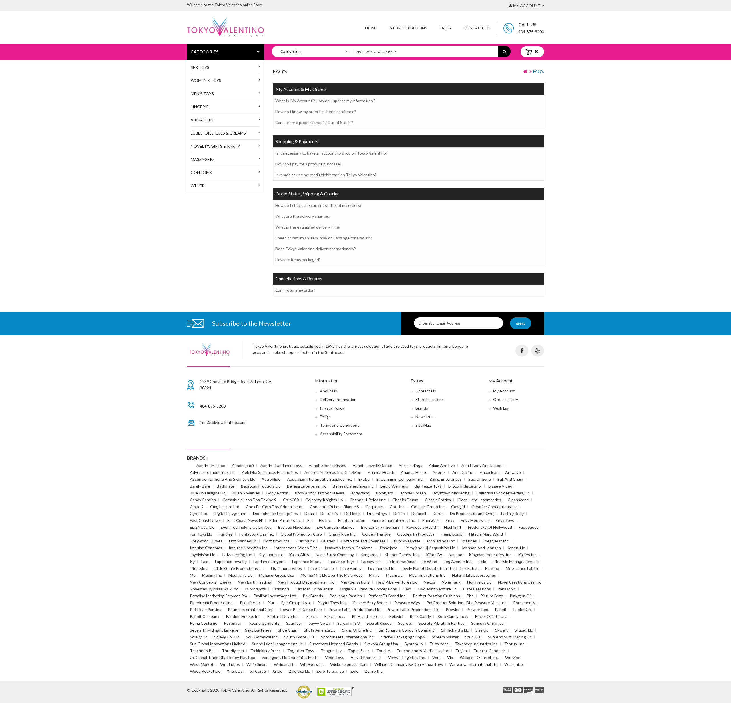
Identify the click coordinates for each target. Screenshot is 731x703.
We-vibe (512, 657)
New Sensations (355, 582)
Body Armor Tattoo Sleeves (319, 492)
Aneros (439, 472)
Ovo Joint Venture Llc (437, 588)
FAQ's (538, 71)
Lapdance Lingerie (269, 561)
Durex (438, 513)
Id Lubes (469, 540)
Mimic (374, 575)
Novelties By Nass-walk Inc (214, 588)
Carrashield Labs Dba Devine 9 (249, 499)
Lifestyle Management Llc (516, 561)
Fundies (226, 534)
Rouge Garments (264, 623)
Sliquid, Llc (524, 630)
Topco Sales (359, 650)
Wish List (501, 408)
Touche (383, 650)
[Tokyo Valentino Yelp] (537, 351)
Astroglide (271, 479)
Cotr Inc (397, 506)
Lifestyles (198, 568)
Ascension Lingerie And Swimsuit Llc (222, 479)
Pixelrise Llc (250, 602)
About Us (328, 390)
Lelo (482, 561)
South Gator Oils (299, 636)
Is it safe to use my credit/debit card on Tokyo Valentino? (326, 174)
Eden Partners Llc (285, 520)
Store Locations (408, 27)
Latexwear (370, 561)
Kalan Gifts (299, 554)
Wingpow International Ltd (473, 664)
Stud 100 (473, 636)
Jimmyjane (388, 547)
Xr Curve (258, 671)
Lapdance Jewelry (231, 561)
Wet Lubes (230, 664)
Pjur (270, 602)
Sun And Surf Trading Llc (510, 636)
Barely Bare (200, 486)
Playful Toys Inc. (331, 602)
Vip (450, 657)
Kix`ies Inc (527, 554)
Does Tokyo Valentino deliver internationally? (315, 248)
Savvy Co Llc (320, 623)
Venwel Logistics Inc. (407, 657)
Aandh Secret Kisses (327, 465)
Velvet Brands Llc (366, 657)
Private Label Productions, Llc (413, 609)
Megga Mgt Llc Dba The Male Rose (332, 575)
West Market (202, 664)
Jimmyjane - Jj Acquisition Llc (429, 547)
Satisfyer (294, 623)
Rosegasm (233, 623)
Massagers (203, 159)
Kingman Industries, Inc (490, 554)
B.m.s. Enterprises (446, 479)
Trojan (461, 650)
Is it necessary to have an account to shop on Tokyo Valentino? (331, 153)
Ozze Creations (477, 588)
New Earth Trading (254, 582)
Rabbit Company (204, 616)
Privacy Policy (332, 408)
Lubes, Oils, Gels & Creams (218, 133)
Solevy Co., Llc (226, 636)
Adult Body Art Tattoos (482, 465)
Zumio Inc (374, 671)
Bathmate (225, 486)
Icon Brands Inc (441, 540)
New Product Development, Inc (306, 582)
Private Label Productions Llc (354, 609)
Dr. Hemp (352, 513)
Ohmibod (280, 588)
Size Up (482, 630)
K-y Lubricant (270, 554)
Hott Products (276, 540)
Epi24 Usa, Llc (202, 527)
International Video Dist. (296, 547)
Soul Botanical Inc (262, 636)
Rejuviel (396, 616)
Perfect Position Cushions (436, 595)
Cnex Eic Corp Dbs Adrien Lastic (274, 506)
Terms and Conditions (339, 425)
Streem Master (445, 636)
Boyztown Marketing (451, 492)
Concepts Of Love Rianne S (334, 506)
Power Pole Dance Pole (301, 609)
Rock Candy (420, 616)
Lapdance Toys (341, 561)
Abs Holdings (410, 465)
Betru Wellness (394, 486)
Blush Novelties (246, 492)
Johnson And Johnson (481, 547)
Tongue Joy (331, 650)
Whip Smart (256, 664)
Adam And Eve (442, 465)
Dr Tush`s (329, 513)
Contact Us (476, 27)
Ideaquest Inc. (496, 540)
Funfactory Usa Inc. (256, 534)
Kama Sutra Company (335, 554)
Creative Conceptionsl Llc (494, 506)
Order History (505, 399)
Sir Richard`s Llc (455, 630)
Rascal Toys (334, 616)
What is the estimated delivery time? (308, 227)
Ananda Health (381, 472)
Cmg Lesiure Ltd (224, 506)
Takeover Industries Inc (476, 643)
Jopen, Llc (516, 547)
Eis (309, 520)
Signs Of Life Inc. (357, 630)
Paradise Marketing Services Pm (218, 595)
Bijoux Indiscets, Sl (465, 486)
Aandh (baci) (243, 465)
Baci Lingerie (479, 479)
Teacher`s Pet (202, 650)
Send (520, 323)
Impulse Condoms (206, 547)
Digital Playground (230, 513)
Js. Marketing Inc (237, 554)
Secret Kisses (379, 623)
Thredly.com (233, 650)
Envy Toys (505, 520)
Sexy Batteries (258, 630)
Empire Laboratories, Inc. (394, 520)
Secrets (405, 623)
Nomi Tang (451, 582)
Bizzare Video (500, 486)
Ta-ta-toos (439, 643)
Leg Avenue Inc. (458, 561)
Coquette (374, 506)
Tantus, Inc (514, 643)
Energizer (430, 520)
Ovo (407, 588)
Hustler (328, 540)
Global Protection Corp (301, 534)
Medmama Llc (240, 575)
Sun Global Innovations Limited (217, 643)
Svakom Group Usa (381, 643)
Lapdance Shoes (306, 561)
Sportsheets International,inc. (348, 636)
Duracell (418, 513)
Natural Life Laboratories (474, 575)
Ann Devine (462, 472)
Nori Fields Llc (479, 582)
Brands (421, 408)
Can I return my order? (295, 290)
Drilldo (399, 513)
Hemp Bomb (452, 534)
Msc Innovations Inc (427, 575)
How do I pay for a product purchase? (308, 163)
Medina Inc (212, 575)
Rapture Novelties (283, 616)
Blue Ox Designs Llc (207, 492)
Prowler (453, 609)
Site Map (423, 425)
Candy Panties (203, 499)
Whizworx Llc (312, 664)
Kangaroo (369, 554)
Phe (470, 595)
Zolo (354, 671)
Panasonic (506, 588)
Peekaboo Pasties (346, 595)
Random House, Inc (243, 616)
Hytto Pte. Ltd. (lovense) (363, 540)
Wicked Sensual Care (349, 664)
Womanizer (514, 664)
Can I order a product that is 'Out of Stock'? (314, 122)
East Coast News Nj (245, 520)
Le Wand (429, 561)
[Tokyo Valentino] (507, 690)
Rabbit (501, 609)
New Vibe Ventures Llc (396, 582)
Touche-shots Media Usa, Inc (423, 650)
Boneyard (384, 492)
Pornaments (524, 602)
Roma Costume (203, 623)
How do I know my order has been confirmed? (315, 111)
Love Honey (351, 568)
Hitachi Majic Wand (486, 534)
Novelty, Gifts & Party (215, 146)
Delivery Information (338, 399)
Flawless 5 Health (421, 527)
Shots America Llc (320, 630)
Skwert (501, 630)
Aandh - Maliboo (210, 465)
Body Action (277, 492)
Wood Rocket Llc (205, 671)
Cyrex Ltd (198, 513)
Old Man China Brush (314, 588)
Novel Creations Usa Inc (519, 582)
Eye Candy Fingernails (380, 527)
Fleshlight (452, 527)
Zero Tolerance (330, 671)
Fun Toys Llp (201, 534)
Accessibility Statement (341, 433)
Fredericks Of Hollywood (490, 527)
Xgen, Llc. (235, 671)
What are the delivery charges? (303, 216)
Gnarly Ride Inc (342, 534)
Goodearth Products (415, 534)
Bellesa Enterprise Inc (306, 486)
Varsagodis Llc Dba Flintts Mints (290, 657)
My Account (504, 390)
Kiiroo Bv (434, 554)
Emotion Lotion (351, 520)
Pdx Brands (313, 595)
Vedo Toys (334, 657)
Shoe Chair (287, 630)
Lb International (401, 561)
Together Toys (300, 650)
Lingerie (200, 106)
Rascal (312, 616)
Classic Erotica (438, 499)
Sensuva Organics (487, 623)
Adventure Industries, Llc (212, 472)
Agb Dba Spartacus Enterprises (270, 472)
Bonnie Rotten (413, 492)
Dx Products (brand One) (472, 513)
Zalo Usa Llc (299, 671)
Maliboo (492, 568)
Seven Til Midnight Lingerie (214, 630)
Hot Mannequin (243, 540)
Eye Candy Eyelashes (335, 527)
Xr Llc (277, 671)
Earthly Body (512, 513)
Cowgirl (458, 506)
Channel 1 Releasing (368, 499)
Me (193, 575)
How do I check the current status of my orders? (318, 205)
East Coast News (205, 520)
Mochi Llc (394, 575)
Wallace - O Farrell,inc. (479, 657)
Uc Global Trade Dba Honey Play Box (222, 657)
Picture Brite (491, 595)
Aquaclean (489, 472)
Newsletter (425, 416)
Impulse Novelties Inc (248, 547)
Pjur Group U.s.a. (296, 602)
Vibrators (202, 119)
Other (197, 185)
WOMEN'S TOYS (206, 80)
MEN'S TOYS (202, 93)
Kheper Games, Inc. (401, 554)
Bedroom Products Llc (260, 486)
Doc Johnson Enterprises (275, 513)
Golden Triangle (376, 534)
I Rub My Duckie (405, 540)
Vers (436, 657)
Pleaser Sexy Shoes (370, 602)
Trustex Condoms (489, 650)
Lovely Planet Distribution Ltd (427, 568)
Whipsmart (284, 664)
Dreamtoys (377, 513)
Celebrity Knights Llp (324, 499)
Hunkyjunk (305, 540)
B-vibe (364, 479)
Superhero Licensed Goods (333, 643)
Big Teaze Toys (428, 486)
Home (371, 27)
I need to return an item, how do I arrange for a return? (323, 237)
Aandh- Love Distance (372, 465)
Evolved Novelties (294, 527)
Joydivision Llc (202, 554)
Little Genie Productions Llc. (239, 568)
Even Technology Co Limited (246, 527)
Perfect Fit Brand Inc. (387, 595)
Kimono (455, 554)
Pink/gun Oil (520, 595)
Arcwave (513, 472)
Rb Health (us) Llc (367, 616)
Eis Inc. (325, 520)
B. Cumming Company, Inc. (399, 479)
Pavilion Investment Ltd (275, 595)
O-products (255, 588)
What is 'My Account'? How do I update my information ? (325, 100)
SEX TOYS (200, 67)
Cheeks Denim (405, 499)
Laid (204, 561)
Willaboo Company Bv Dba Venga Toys (408, 664)
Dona (309, 513)
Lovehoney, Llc (381, 568)
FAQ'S (445, 27)
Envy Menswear (475, 520)
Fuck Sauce (529, 527)
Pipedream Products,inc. (211, 602)
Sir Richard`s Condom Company (407, 630)
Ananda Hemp (413, 472)
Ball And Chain (510, 479)
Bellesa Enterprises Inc (353, 486)
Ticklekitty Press (265, 650)
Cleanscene (518, 499)
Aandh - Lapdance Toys (281, 465)
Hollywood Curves (206, 540)
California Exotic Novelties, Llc (503, 492)
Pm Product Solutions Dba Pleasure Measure (467, 602)
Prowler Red (477, 609)
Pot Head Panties (205, 609)
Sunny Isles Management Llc (277, 643)
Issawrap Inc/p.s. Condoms (349, 547)
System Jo (414, 643)
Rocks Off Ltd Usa (491, 616)
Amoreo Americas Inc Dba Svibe (332, 472)
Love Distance (321, 568)
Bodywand (360, 492)
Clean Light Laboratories (479, 499)
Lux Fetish (469, 568)
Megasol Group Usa (276, 575)
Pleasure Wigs (407, 602)
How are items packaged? (298, 259)
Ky (192, 561)
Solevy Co (199, 636)
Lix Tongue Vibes (286, 568)
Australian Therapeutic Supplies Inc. (319, 479)
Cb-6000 (291, 499)
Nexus (429, 582)
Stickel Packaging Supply (403, 636)
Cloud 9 (197, 506)
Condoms (201, 172)
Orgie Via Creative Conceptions (368, 588)
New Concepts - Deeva (210, 582)
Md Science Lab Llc (522, 568)
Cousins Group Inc (428, 506)
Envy (450, 520)
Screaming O (348, 623)
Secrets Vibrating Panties (442, 623)
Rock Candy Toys (452, 616)
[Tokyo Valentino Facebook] (521, 351)
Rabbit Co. (522, 609)
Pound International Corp (251, 609)
